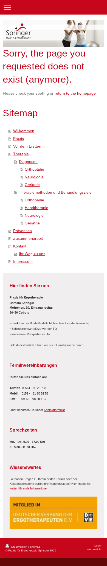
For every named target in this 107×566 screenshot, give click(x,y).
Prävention (22, 231)
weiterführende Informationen (29, 488)
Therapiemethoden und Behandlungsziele (55, 192)
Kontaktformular (54, 410)
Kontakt (19, 246)
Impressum (23, 261)
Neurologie (34, 177)
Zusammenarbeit (28, 238)
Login (98, 545)
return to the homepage (75, 93)
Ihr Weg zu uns (32, 254)
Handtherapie (36, 207)
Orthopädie (34, 169)
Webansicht (94, 549)
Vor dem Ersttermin (30, 146)
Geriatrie (32, 184)
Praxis (18, 138)
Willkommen (23, 131)
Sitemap (35, 546)
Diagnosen (28, 161)
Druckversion (19, 546)
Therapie (21, 154)
